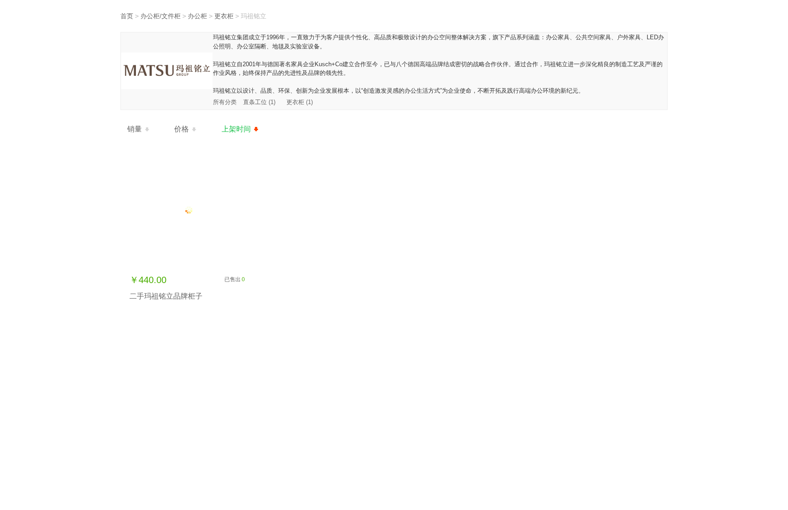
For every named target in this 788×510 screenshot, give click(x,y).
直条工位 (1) (259, 102)
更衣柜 (223, 16)
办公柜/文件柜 (160, 16)
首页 (126, 16)
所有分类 (225, 102)
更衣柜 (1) (299, 102)
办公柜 (197, 16)
